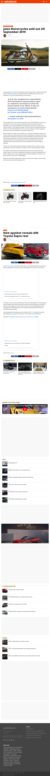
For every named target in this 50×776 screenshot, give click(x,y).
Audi (5, 752)
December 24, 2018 (15, 118)
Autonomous (11, 757)
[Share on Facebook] (10, 68)
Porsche (19, 750)
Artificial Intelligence (8, 763)
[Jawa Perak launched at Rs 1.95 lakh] (40, 199)
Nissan (14, 758)
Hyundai (14, 750)
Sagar (10, 35)
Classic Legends (13, 182)
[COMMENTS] (39, 68)
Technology (17, 757)
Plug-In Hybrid (14, 755)
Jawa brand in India (12, 93)
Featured (6, 749)
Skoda (10, 758)
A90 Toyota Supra (9, 266)
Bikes (20, 772)
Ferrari (10, 765)
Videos (23, 772)
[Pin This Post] (24, 68)
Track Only (6, 760)
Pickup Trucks (17, 763)
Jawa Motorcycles (22, 182)
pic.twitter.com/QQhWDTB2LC (20, 112)
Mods (18, 758)
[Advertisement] (25, 13)
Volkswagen (9, 752)
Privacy (12, 772)
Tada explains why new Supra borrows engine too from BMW (23, 316)
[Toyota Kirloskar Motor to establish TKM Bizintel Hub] (40, 370)
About (4, 772)
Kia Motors (16, 760)
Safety (11, 760)
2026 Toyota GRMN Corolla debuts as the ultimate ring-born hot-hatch (25, 373)
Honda (19, 755)
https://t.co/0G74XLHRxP (18, 110)
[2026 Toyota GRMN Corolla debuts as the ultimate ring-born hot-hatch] (25, 370)
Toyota (12, 353)
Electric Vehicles (18, 747)
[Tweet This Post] (21, 262)
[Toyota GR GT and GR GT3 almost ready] (10, 370)
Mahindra (6, 758)
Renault (5, 757)
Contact (8, 772)
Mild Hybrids (19, 752)
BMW (11, 750)
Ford (14, 752)
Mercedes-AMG (7, 755)
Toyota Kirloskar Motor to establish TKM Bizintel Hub (38, 372)
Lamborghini (6, 762)
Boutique (6, 765)
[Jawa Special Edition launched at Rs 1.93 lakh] (10, 199)
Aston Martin (17, 762)
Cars (16, 772)
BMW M (11, 762)
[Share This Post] (17, 68)
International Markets (9, 747)
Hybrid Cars (6, 750)
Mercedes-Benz (12, 749)
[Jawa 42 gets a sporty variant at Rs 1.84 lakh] (25, 199)
